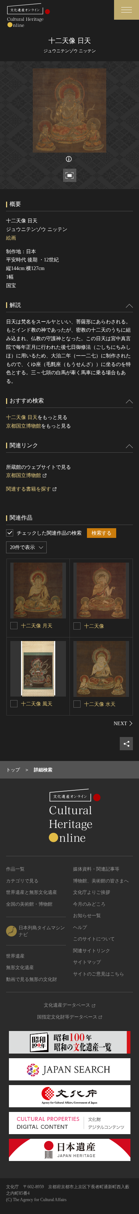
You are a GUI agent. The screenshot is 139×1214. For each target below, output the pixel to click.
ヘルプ (80, 927)
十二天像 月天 (36, 625)
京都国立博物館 (23, 426)
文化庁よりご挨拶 (91, 892)
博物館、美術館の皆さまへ (101, 880)
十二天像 (94, 626)
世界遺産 (15, 956)
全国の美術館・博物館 (29, 904)
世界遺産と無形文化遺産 (31, 892)
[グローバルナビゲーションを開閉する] (126, 10)
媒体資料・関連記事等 (96, 869)
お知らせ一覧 (87, 915)
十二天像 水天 (99, 704)
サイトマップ (87, 962)
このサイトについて (94, 938)
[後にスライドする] (123, 723)
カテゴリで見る (22, 880)
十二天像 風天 (36, 704)
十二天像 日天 (21, 417)
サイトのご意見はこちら (98, 974)
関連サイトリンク (91, 950)
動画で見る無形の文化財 (31, 979)
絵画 (11, 238)
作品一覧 (15, 869)
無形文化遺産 (20, 967)
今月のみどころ (89, 904)
